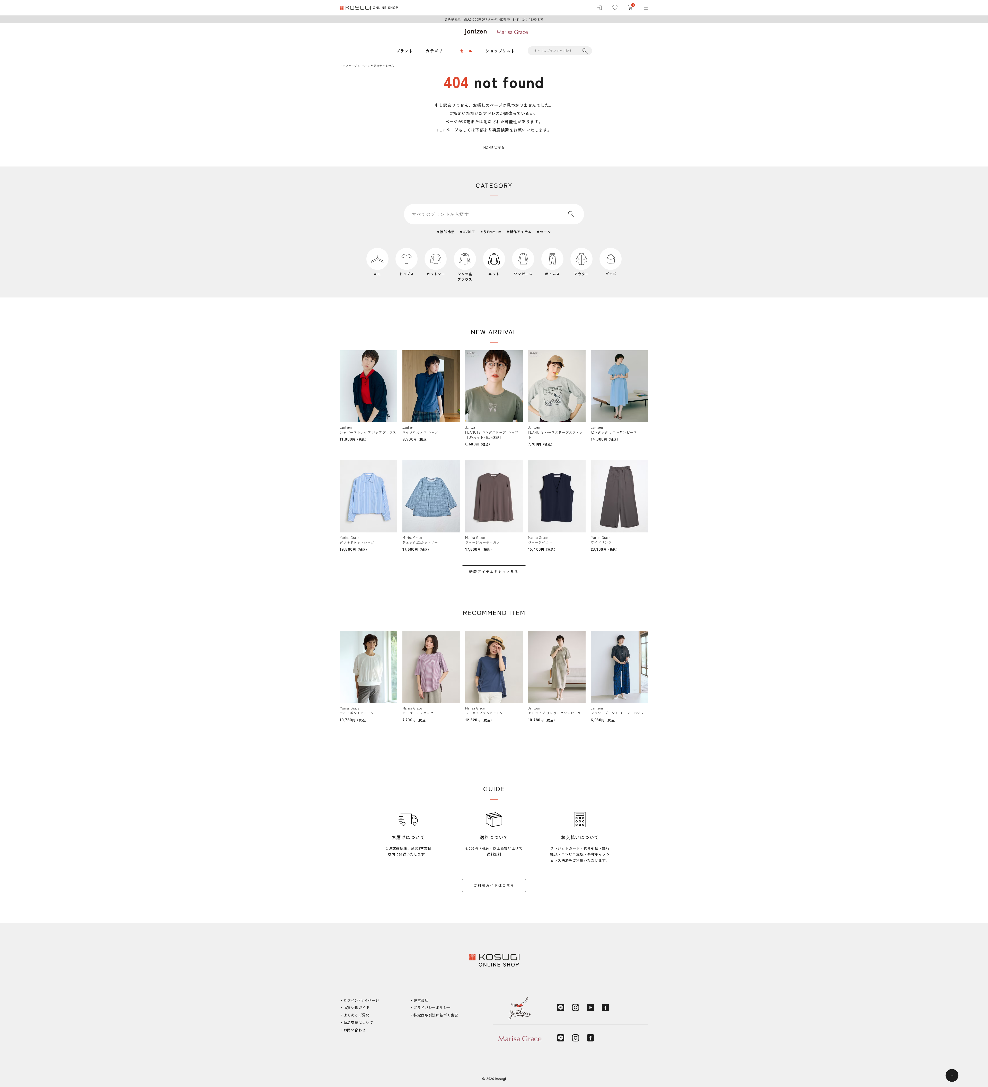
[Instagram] (575, 1007)
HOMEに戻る (494, 147)
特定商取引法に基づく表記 (435, 1015)
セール (466, 51)
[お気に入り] (614, 7)
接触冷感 (447, 231)
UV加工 (469, 231)
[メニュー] (645, 7)
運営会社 (420, 1000)
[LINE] (560, 1007)
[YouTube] (590, 1007)
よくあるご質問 (356, 1015)
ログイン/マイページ (361, 1000)
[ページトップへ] (952, 1075)
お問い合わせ (354, 1029)
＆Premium (492, 231)
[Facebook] (605, 1007)
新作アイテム (520, 231)
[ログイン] (599, 7)
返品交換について (358, 1022)
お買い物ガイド (356, 1007)
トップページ (348, 66)
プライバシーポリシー (432, 1007)
